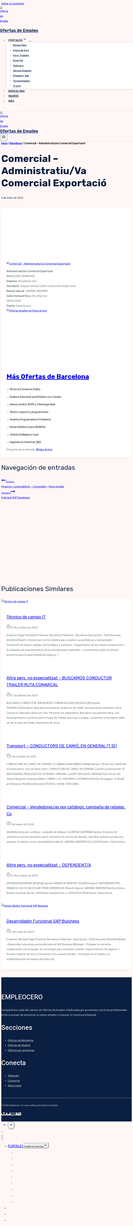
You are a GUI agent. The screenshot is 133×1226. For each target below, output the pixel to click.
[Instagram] (13, 1113)
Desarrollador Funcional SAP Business (42, 921)
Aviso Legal (14, 1085)
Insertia (18, 60)
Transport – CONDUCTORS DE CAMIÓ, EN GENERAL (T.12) (61, 745)
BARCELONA (16, 91)
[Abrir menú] (3, 137)
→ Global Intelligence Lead (22, 434)
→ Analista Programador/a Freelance (28, 419)
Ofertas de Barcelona (20, 1040)
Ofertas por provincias (21, 1050)
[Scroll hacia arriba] (4, 1126)
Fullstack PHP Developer (15, 495)
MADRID (13, 96)
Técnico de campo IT (26, 617)
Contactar (14, 1080)
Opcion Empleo (22, 70)
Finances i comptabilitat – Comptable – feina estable (32, 484)
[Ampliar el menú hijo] (30, 41)
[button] (2, 1131)
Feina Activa (21, 50)
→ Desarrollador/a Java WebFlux (25, 426)
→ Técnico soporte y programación (27, 412)
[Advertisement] (66, 236)
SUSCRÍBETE (13, 108)
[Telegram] (18, 1113)
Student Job (21, 75)
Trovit (17, 86)
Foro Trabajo (21, 55)
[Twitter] (8, 1113)
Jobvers (18, 65)
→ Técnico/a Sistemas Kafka (23, 389)
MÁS (11, 100)
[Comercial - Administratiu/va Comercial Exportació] (38, 263)
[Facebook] (3, 1113)
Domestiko (20, 45)
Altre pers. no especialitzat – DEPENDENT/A (48, 865)
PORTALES (15, 1146)
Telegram (13, 1075)
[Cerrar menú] (2, 1137)
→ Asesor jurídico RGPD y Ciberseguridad (30, 404)
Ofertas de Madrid (19, 1045)
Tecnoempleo (21, 80)
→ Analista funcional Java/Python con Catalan (33, 396)
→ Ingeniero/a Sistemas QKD (23, 442)
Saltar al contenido (12, 3)
